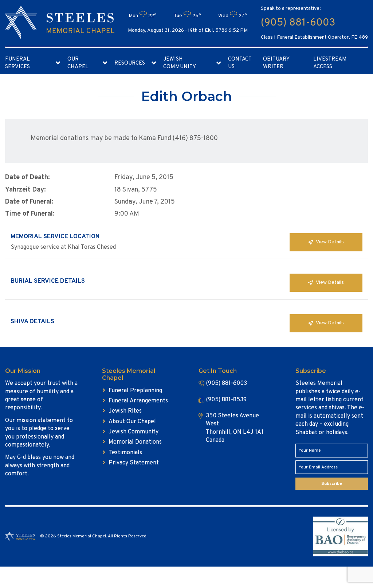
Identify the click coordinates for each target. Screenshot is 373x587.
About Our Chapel (132, 421)
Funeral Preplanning (135, 390)
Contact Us (239, 63)
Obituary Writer (276, 63)
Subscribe (331, 484)
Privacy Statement (134, 463)
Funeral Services (17, 63)
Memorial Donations (135, 442)
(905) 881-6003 (298, 23)
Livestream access (330, 63)
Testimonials (125, 452)
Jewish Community (179, 63)
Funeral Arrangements (138, 401)
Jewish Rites (125, 411)
